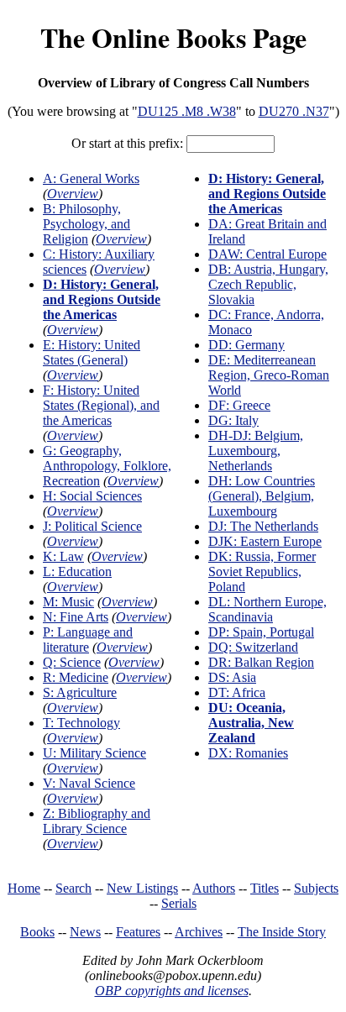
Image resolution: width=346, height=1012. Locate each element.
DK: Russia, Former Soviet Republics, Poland (262, 571)
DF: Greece (239, 405)
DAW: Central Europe (267, 254)
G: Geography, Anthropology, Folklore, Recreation (107, 465)
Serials (179, 903)
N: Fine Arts (75, 617)
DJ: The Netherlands (263, 526)
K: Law (63, 556)
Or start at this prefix (125, 143)
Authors (213, 888)
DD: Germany (246, 345)
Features (138, 932)
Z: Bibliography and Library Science (96, 821)
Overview (72, 193)
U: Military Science (94, 753)
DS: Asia (232, 677)
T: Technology (81, 723)
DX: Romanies (248, 753)
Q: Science (72, 662)
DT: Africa (236, 692)
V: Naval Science (89, 783)
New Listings (142, 888)
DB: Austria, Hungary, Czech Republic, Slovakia (268, 284)
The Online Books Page (173, 37)
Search (73, 888)
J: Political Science (92, 526)
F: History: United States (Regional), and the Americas (101, 405)
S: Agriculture (80, 692)
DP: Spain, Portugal (261, 632)
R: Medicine (75, 677)
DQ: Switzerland (253, 647)
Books (37, 932)
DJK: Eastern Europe (265, 541)
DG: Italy (233, 420)
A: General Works (91, 178)
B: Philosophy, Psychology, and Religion (86, 224)
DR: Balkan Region (261, 662)
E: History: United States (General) (91, 352)
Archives (199, 932)
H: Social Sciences (92, 496)
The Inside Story (282, 932)
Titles (264, 888)
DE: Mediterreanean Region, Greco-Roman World (268, 375)
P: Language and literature (88, 639)
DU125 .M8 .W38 (187, 111)
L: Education (77, 571)
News (85, 932)
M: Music (68, 602)
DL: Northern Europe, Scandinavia (267, 609)
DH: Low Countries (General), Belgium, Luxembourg (261, 496)
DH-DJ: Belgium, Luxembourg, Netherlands (255, 450)
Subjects (316, 888)
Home (24, 888)
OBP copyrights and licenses (172, 990)
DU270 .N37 (294, 111)
